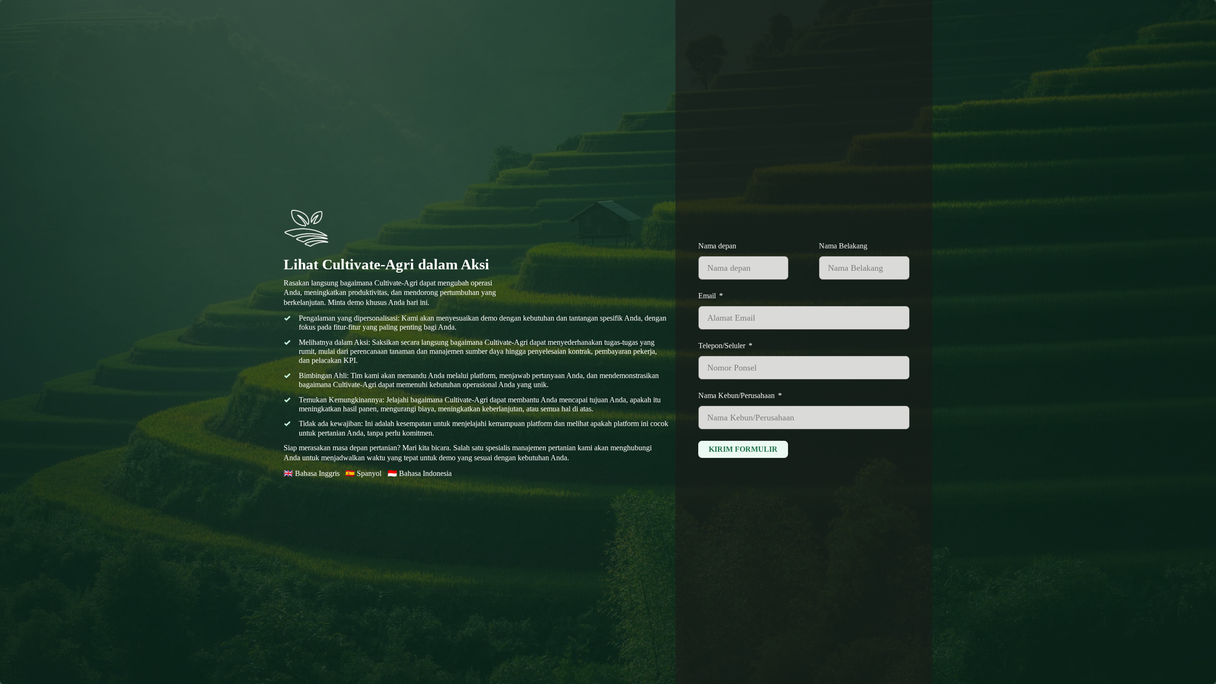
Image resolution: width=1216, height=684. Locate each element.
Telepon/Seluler (721, 346)
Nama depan (717, 246)
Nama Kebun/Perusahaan (736, 395)
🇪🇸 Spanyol (363, 473)
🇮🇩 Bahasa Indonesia (420, 473)
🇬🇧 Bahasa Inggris (312, 473)
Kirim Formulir (743, 449)
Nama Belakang (843, 246)
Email (707, 296)
